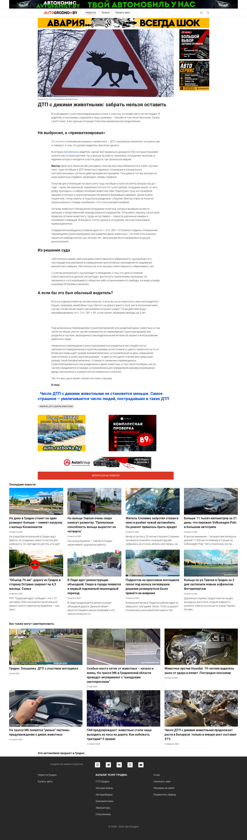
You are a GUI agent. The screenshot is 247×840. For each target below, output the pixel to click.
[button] (201, 12)
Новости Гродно (47, 774)
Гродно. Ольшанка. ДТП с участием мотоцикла (43, 668)
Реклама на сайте (164, 788)
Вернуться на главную (105, 475)
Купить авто (122, 12)
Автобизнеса (72, 151)
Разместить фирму (165, 794)
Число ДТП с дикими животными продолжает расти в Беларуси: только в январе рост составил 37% (200, 734)
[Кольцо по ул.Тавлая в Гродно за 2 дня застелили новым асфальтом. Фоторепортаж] (211, 562)
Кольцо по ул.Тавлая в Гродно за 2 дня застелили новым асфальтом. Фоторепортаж (209, 584)
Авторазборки (104, 794)
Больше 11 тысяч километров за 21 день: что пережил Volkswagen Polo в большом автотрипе (210, 522)
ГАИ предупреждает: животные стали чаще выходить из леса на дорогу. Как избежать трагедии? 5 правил (119, 734)
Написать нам (162, 781)
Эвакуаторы (103, 807)
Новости (91, 12)
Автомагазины (104, 788)
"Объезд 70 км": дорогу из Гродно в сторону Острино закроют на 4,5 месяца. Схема (35, 584)
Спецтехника (103, 814)
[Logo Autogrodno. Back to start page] (60, 12)
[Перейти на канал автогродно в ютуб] (141, 764)
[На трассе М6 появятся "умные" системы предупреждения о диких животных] (45, 708)
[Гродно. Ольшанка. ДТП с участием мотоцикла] (45, 646)
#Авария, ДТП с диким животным (56, 406)
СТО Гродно (102, 781)
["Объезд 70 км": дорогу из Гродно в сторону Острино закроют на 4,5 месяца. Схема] (36, 562)
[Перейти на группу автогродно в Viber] (130, 764)
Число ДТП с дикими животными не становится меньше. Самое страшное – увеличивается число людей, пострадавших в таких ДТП (103, 396)
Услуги (106, 12)
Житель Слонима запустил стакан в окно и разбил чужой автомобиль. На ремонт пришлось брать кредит (152, 522)
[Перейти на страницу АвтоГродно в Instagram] (97, 764)
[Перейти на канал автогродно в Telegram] (108, 764)
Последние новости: (22, 484)
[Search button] (201, 12)
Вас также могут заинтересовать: (32, 623)
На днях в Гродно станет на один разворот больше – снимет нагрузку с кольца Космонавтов (35, 522)
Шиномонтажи (104, 801)
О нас (157, 774)
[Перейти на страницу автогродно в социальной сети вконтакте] (119, 764)
